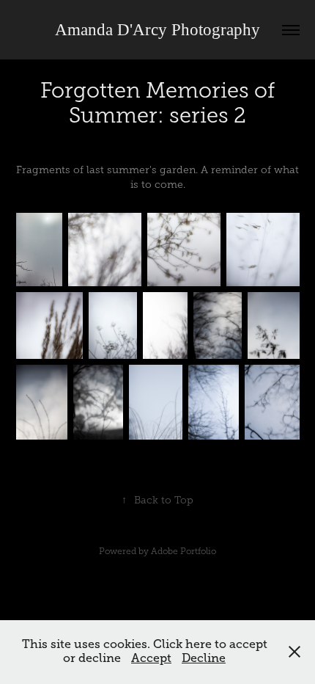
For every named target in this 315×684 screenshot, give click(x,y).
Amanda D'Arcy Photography (157, 30)
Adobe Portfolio (183, 551)
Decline (204, 658)
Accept (151, 658)
